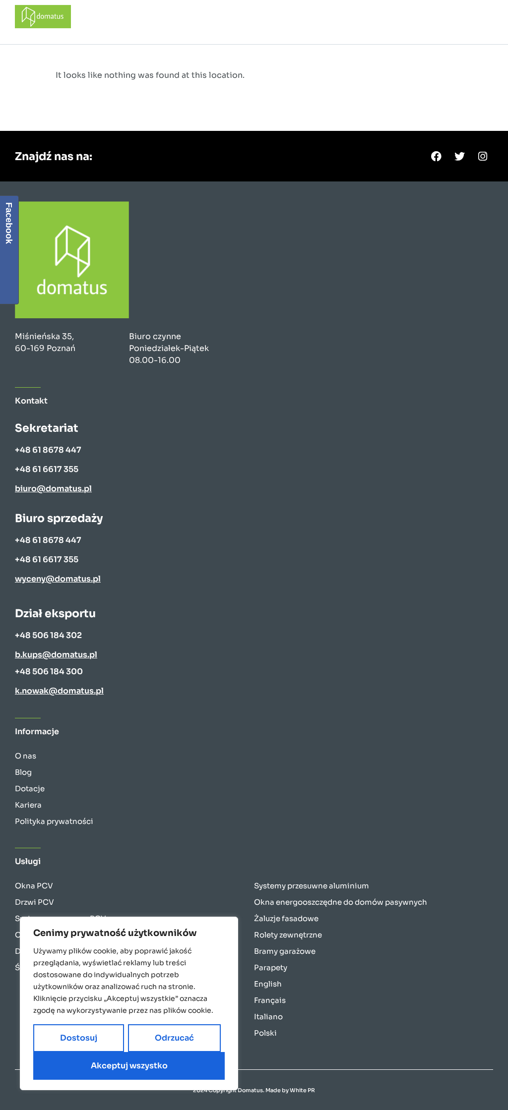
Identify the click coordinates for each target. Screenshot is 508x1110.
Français (270, 1000)
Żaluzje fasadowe (286, 918)
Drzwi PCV (34, 902)
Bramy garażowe (285, 951)
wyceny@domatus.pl (58, 579)
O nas (25, 755)
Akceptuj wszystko (129, 1065)
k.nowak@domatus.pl (59, 691)
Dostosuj (78, 1038)
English (268, 984)
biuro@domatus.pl (53, 488)
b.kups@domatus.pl (56, 654)
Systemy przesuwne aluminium (311, 885)
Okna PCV (34, 885)
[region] (129, 1003)
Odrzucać (174, 1038)
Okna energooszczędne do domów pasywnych (340, 902)
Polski (265, 1033)
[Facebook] (436, 156)
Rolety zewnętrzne (288, 934)
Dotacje (30, 788)
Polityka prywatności (54, 821)
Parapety (270, 967)
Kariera (28, 805)
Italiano (268, 1016)
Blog (23, 772)
